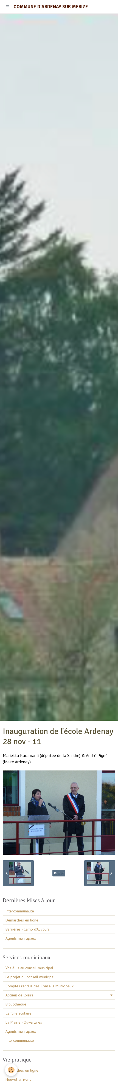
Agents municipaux (20, 938)
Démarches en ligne (21, 920)
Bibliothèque (15, 1004)
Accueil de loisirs (19, 995)
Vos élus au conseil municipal (29, 967)
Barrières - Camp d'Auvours (27, 929)
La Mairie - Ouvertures (23, 1022)
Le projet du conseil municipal (30, 976)
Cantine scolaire (18, 1013)
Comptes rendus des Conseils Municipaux (39, 986)
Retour (59, 873)
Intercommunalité (19, 911)
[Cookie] (11, 1070)
